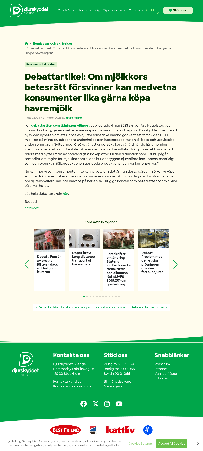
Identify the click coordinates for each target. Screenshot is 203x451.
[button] (84, 296)
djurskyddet (74, 117)
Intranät (161, 369)
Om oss (135, 10)
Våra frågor (65, 10)
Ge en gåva (113, 386)
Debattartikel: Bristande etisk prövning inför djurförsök (82, 307)
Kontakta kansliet (67, 381)
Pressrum (162, 364)
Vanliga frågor (166, 374)
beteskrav (32, 208)
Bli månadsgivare (117, 381)
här (65, 194)
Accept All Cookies (171, 443)
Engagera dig (89, 10)
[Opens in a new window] (83, 404)
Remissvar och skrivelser (52, 43)
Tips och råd (113, 10)
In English (162, 378)
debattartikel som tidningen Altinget (60, 125)
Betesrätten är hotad (148, 307)
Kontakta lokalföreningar (73, 386)
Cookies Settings (140, 443)
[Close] (198, 443)
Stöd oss (179, 10)
